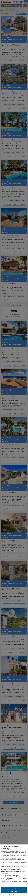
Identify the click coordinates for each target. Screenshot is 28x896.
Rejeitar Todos (14, 891)
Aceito (14, 888)
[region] (14, 870)
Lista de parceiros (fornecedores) (8, 884)
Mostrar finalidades (14, 894)
